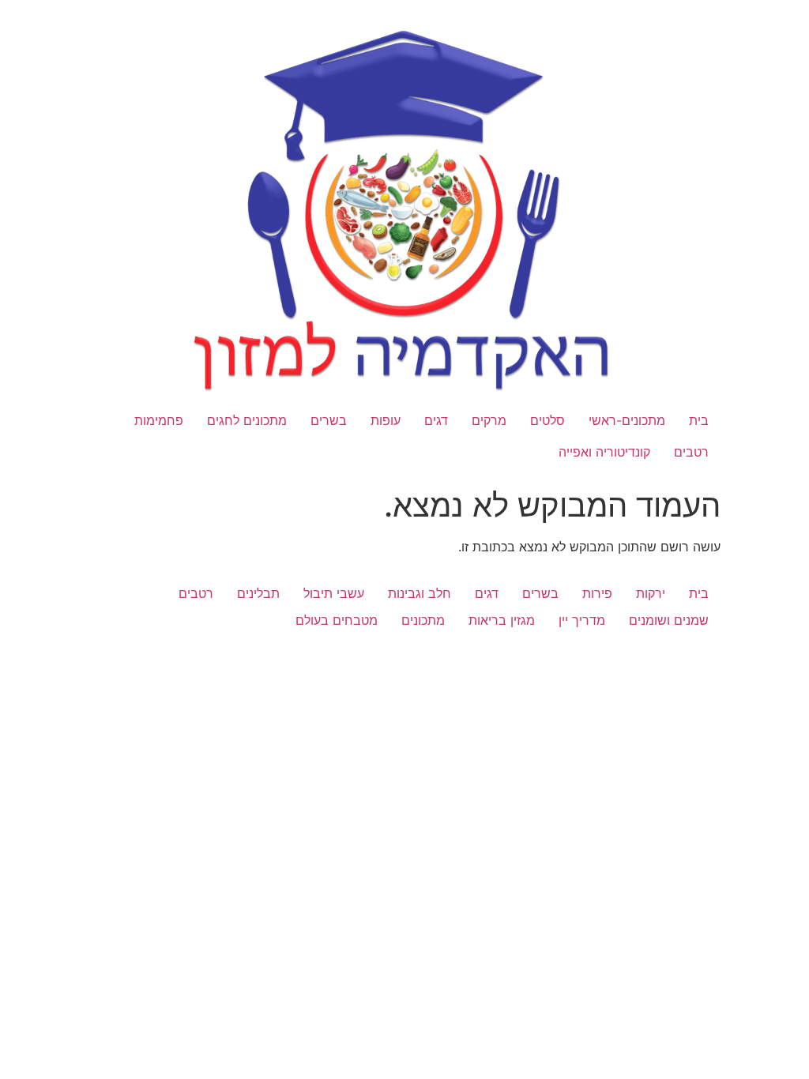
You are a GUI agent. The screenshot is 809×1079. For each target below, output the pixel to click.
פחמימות (158, 420)
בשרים (328, 420)
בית (699, 420)
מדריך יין (582, 620)
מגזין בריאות (501, 620)
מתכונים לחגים (247, 420)
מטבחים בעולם (336, 620)
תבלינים (258, 593)
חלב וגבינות (419, 593)
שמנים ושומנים (669, 620)
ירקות (650, 593)
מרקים (489, 420)
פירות (597, 593)
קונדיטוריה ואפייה (604, 452)
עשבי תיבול (333, 593)
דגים (436, 420)
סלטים (547, 420)
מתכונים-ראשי (627, 420)
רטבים (691, 452)
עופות (386, 420)
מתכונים (423, 620)
